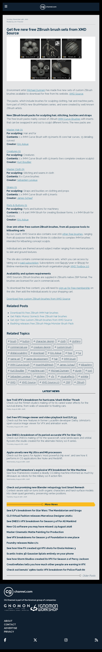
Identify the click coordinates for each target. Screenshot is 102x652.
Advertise (10, 628)
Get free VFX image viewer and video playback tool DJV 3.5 (42, 417)
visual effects (67, 376)
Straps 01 (12, 187)
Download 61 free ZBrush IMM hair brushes (34, 312)
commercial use (18, 347)
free (70, 353)
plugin (78, 370)
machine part (37, 370)
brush (13, 341)
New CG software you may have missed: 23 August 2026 (39, 526)
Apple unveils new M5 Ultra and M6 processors (34, 452)
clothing (76, 341)
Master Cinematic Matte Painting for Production (35, 532)
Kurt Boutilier (24, 162)
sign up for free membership (74, 288)
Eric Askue (23, 144)
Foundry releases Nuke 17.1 (22, 542)
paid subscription (29, 262)
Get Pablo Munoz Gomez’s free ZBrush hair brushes (38, 316)
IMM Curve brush (19, 364)
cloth (63, 341)
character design (45, 341)
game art (15, 358)
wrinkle (84, 376)
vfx (52, 376)
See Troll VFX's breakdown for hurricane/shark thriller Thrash (43, 399)
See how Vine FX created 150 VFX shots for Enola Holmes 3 (41, 548)
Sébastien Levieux (27, 180)
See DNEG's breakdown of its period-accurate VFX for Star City (44, 435)
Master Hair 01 (15, 129)
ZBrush (80, 382)
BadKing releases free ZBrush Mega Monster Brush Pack (42, 323)
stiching (41, 376)
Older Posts (88, 575)
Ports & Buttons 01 (17, 205)
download (38, 353)
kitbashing (86, 364)
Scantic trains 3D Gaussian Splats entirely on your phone (40, 553)
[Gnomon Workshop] (44, 607)
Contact (10, 624)
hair (56, 358)
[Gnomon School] (17, 607)
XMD (13, 382)
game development (37, 358)
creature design (42, 347)
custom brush (64, 347)
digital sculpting (18, 353)
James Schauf (25, 198)
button (26, 341)
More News (51, 504)
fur (79, 353)
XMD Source (76, 93)
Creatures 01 (14, 151)
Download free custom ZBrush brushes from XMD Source (38, 298)
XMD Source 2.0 (51, 382)
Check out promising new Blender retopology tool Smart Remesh (45, 487)
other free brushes (72, 234)
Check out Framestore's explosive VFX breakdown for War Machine (46, 470)
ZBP (68, 382)
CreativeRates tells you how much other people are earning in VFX (46, 564)
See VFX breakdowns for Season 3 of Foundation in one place (43, 537)
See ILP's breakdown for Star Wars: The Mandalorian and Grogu (44, 510)
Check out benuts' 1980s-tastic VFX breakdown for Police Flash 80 (46, 569)
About (8, 620)
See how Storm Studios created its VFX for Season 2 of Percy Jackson (48, 559)
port (90, 370)
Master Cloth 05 (15, 169)
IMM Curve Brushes (69, 119)
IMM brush (70, 358)
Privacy (9, 631)
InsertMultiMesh (44, 364)
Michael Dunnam (36, 90)
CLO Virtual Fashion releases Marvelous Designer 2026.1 (40, 515)
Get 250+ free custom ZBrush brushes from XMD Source (41, 320)
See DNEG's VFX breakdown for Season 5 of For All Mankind (41, 521)
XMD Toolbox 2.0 (80, 266)
